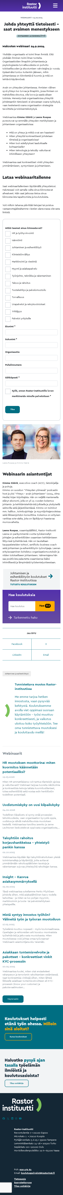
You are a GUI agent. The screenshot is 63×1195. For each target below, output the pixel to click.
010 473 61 (25, 1169)
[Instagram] (16, 1118)
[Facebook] (4, 1118)
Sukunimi (10, 339)
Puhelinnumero (13, 364)
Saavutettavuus (23, 1182)
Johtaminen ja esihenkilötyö (31, 36)
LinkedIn (17, 654)
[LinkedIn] (12, 1118)
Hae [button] (44, 605)
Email (46, 654)
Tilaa (12, 409)
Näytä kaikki (13, 999)
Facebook (17, 643)
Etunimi (9, 326)
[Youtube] (20, 1118)
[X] (8, 1118)
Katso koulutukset (18, 1036)
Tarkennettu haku (25, 617)
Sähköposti (11, 377)
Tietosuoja (20, 1178)
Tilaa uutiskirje (17, 1083)
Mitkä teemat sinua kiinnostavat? (23, 228)
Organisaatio (12, 351)
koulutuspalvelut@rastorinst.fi (38, 1173)
